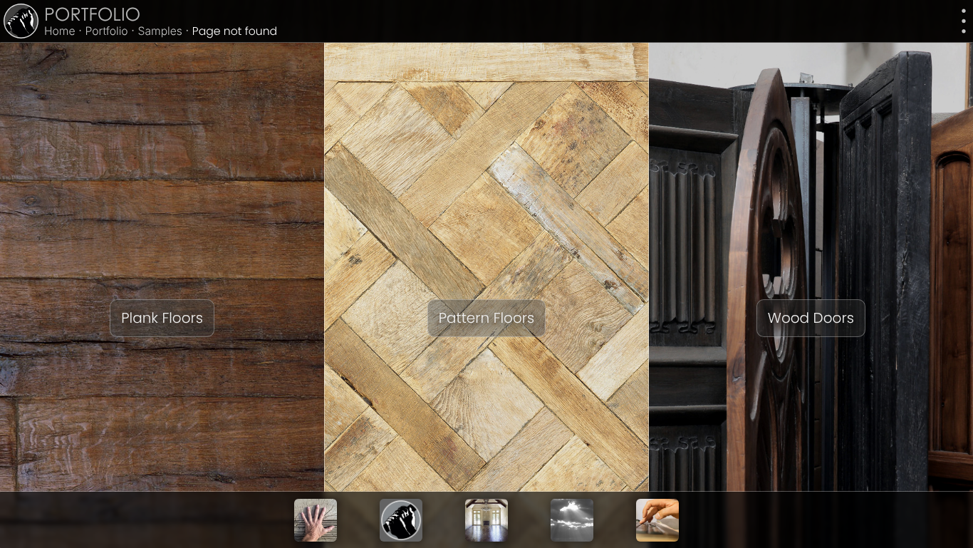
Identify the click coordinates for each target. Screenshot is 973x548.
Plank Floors (162, 318)
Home (60, 31)
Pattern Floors (486, 318)
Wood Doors (811, 318)
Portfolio (92, 17)
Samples (160, 31)
